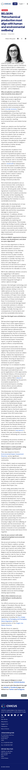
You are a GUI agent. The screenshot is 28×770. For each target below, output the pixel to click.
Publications (4, 726)
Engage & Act (4, 724)
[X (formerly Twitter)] (21, 38)
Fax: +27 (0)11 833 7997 (7, 745)
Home (2, 717)
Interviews (3, 34)
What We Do (4, 721)
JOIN (15, 4)
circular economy (11, 109)
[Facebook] (18, 38)
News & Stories (5, 728)
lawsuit (19, 378)
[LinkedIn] (25, 38)
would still (10, 164)
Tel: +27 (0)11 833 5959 (7, 742)
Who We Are (4, 719)
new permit (19, 430)
